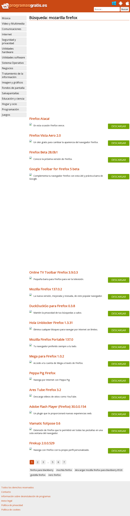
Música (6, 18)
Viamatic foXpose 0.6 (44, 423)
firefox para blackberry (41, 470)
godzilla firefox (37, 474)
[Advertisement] (79, 45)
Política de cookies (10, 509)
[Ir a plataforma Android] (120, 3)
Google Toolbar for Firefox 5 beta (54, 169)
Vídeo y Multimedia (13, 23)
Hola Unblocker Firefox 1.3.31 (51, 323)
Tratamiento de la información (12, 75)
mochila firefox (64, 470)
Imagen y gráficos (12, 82)
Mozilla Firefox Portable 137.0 (51, 339)
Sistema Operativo (13, 63)
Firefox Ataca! (39, 118)
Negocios (7, 68)
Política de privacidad (12, 505)
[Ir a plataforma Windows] (114, 3)
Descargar (118, 126)
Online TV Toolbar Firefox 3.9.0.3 (53, 272)
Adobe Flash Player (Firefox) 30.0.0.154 (57, 406)
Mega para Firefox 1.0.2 (46, 356)
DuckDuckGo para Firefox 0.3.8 (52, 306)
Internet (7, 34)
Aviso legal (6, 500)
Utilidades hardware (8, 50)
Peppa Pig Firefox (42, 373)
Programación (10, 109)
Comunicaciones (11, 29)
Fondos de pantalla (13, 88)
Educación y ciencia (13, 98)
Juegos (6, 114)
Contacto (6, 491)
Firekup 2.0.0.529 (41, 443)
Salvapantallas (10, 93)
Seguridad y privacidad (9, 41)
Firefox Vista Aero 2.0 (45, 135)
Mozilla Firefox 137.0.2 (45, 289)
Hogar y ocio (9, 104)
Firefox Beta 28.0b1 (43, 152)
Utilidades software (13, 57)
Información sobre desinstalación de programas (26, 496)
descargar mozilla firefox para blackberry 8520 (98, 470)
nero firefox (55, 474)
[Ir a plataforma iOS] (127, 3)
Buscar (124, 9)
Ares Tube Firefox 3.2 (45, 390)
